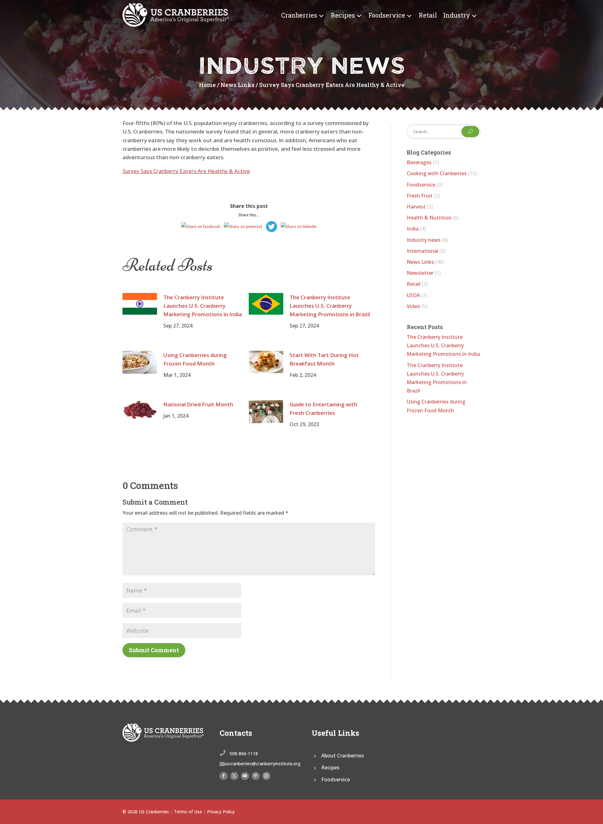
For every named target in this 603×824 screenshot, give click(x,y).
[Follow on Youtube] (245, 776)
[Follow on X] (234, 776)
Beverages (419, 162)
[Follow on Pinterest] (256, 776)
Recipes (343, 15)
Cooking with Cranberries (437, 173)
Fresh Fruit (419, 195)
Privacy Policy (221, 812)
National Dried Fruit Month (198, 404)
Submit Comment (154, 650)
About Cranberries (342, 755)
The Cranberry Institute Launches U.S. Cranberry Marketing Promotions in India (202, 306)
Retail (428, 15)
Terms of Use (188, 812)
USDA (413, 295)
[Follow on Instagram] (266, 776)
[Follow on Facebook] (224, 776)
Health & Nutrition (429, 217)
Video (413, 306)
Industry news (424, 239)
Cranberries (299, 15)
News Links (237, 85)
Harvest (416, 206)
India (413, 228)
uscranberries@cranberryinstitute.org (263, 764)
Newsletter (420, 272)
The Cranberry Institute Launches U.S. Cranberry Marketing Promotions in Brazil (330, 306)
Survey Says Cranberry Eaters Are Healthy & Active (186, 171)
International (422, 250)
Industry (456, 15)
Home (207, 85)
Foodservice (386, 15)
